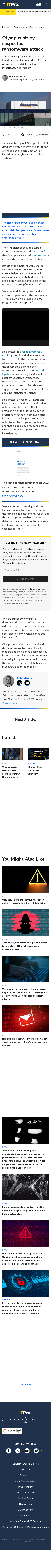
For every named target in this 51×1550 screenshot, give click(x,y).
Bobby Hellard (19, 76)
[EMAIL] (28, 682)
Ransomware (36, 27)
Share (9, 134)
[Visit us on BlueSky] (35, 1450)
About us (25, 1469)
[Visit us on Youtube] (27, 1450)
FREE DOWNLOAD (12, 496)
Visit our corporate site (36, 1421)
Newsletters (25, 1503)
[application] (25, 324)
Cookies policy (25, 1498)
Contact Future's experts (25, 1463)
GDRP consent (25, 1509)
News (43, 79)
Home (5, 27)
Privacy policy (25, 1486)
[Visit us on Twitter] (17, 1450)
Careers (25, 1515)
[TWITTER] (20, 682)
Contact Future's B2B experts (25, 1521)
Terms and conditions (25, 1480)
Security (19, 27)
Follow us (28, 134)
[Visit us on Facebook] (8, 1450)
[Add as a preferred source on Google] (12, 1431)
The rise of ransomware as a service (23, 222)
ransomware (41, 255)
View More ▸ (25, 1385)
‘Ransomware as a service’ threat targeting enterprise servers (25, 234)
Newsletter (43, 134)
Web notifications (25, 1492)
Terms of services (37, 589)
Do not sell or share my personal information (25, 1526)
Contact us (25, 1475)
